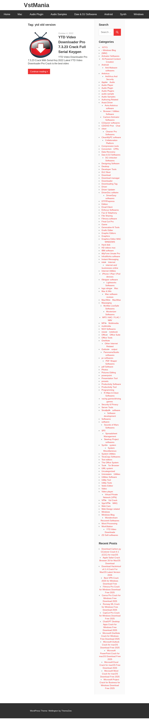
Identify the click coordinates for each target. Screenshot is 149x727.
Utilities (117, 474)
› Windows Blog (109, 50)
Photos (105, 369)
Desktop (105, 166)
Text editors (107, 459)
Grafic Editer (107, 230)
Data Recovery (108, 152)
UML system (107, 468)
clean (104, 128)
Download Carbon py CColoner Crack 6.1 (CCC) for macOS (111, 552)
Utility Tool (106, 480)
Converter (106, 149)
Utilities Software (109, 477)
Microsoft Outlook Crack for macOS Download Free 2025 (110, 645)
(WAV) (104, 53)
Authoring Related (110, 99)
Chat (118, 126)
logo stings (106, 288)
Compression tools (110, 146)
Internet (111, 262)
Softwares (106, 419)
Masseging (107, 303)
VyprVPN (106, 503)
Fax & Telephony (109, 213)
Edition (105, 204)
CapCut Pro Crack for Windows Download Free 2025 (109, 616)
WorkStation (107, 526)
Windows (139, 14)
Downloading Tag (109, 184)
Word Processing (109, 523)
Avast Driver (107, 102)
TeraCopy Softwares (111, 457)
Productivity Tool (109, 387)
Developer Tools (109, 169)
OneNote (106, 340)
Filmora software (109, 218)
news (104, 332)
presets (105, 381)
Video (104, 488)
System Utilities (109, 454)
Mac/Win (106, 300)
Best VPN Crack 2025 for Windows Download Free (110, 581)
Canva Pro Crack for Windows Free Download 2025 (111, 598)
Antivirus (105, 73)
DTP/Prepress (108, 201)
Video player (107, 491)
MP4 (104, 323)
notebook (113, 332)
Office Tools (107, 337)
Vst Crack (112, 500)
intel (103, 262)
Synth (123, 14)
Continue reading (38, 71)
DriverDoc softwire (110, 192)
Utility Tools (107, 483)
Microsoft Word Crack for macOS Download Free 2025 (110, 674)
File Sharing (107, 216)
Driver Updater (108, 189)
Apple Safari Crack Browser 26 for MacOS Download (109, 560)
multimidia (106, 326)
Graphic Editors (109, 233)
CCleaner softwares (111, 123)
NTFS (105, 47)
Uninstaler (106, 474)
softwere (105, 422)
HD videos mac (109, 247)
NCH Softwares (109, 329)
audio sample (108, 94)
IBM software (108, 250)
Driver (104, 187)
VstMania (36, 5)
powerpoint (107, 375)
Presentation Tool (110, 378)
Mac (20, 14)
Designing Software (110, 163)
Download (106, 175)
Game (104, 224)
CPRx (116, 149)
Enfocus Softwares (110, 210)
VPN (104, 500)
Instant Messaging (110, 259)
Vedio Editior (107, 486)
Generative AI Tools (110, 227)
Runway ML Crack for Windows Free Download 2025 (111, 607)
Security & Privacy (110, 404)
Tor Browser (113, 465)
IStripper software (110, 279)
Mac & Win (106, 291)
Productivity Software (111, 384)
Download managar (111, 178)
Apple (104, 82)
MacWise (116, 300)
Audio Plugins (108, 91)
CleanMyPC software (111, 137)
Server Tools (107, 407)
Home (7, 14)
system (113, 445)
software (116, 410)
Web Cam (106, 506)
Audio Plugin (36, 14)
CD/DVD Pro (107, 126)
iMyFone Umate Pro (111, 253)
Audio (112, 82)
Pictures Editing (109, 372)
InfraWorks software (111, 256)
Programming (108, 390)
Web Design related (111, 509)
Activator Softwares (110, 56)
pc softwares (107, 358)
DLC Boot (106, 172)
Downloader (107, 181)
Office (104, 335)
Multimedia (114, 323)
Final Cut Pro (108, 221)
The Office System (110, 462)
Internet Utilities (109, 271)
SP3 (103, 430)
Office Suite (115, 335)
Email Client (107, 207)
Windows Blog (108, 515)
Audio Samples (59, 14)
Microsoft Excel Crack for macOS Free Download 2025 (110, 665)
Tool (103, 465)
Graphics (106, 236)
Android (108, 14)
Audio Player (107, 85)
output (114, 349)
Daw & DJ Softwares (85, 14)
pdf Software (107, 367)
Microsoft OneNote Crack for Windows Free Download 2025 (110, 636)
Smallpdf (106, 410)
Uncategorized (108, 471)
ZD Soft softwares (110, 535)
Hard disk (106, 245)
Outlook (105, 349)
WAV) (114, 503)
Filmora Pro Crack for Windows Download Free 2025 (109, 589)
